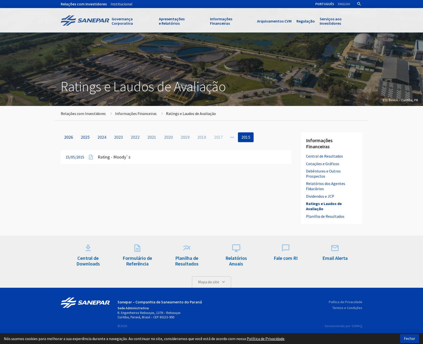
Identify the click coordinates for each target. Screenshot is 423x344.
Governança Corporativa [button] (122, 21)
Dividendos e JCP (320, 196)
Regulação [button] (305, 21)
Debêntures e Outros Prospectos (323, 174)
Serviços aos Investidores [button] (330, 21)
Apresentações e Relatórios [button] (172, 21)
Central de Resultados (324, 156)
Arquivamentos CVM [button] (274, 21)
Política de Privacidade (345, 302)
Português (324, 4)
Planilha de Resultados (325, 216)
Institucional (121, 3)
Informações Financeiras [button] (221, 21)
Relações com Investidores (84, 3)
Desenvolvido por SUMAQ (343, 326)
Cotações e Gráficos (322, 163)
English (344, 4)
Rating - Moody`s (114, 157)
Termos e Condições (347, 308)
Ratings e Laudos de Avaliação (324, 206)
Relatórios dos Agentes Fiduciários (325, 186)
